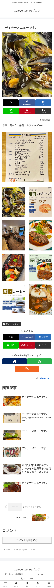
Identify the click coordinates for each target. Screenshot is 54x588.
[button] (43, 111)
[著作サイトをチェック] (14, 361)
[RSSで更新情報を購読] (27, 369)
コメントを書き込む (27, 540)
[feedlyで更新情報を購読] (39, 361)
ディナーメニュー (13, 324)
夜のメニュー (27, 578)
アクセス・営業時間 (14, 574)
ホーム (40, 574)
